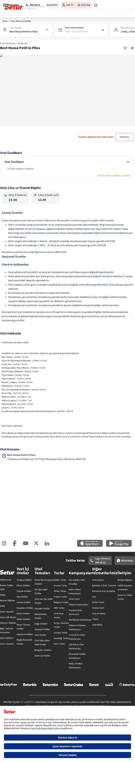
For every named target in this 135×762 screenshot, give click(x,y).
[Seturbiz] (30, 684)
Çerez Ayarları (7, 644)
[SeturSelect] (109, 684)
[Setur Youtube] (26, 546)
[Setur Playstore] (120, 546)
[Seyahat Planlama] (95, 5)
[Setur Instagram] (5, 546)
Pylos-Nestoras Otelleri (21, 21)
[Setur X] (37, 546)
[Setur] (13, 7)
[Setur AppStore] (91, 546)
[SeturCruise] (73, 684)
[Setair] (94, 684)
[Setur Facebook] (16, 546)
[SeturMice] (50, 684)
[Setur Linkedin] (48, 546)
